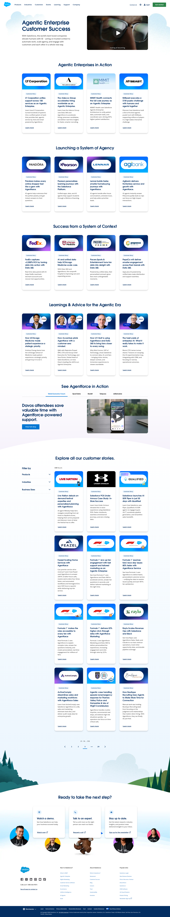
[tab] (56, 394)
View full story (30, 427)
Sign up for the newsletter (118, 832)
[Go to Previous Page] (65, 747)
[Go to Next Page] (105, 747)
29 (98, 747)
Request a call (78, 832)
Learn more (29, 128)
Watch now (41, 832)
